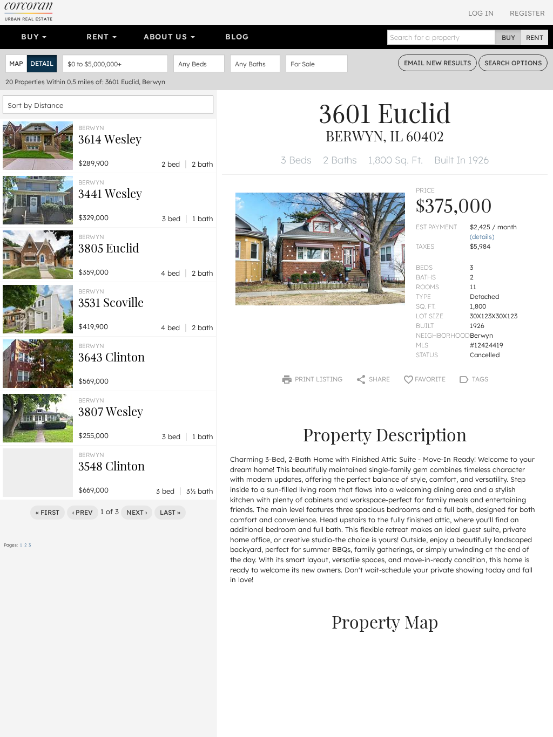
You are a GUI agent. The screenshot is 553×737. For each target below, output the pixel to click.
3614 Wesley (109, 139)
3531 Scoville (111, 302)
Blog (236, 37)
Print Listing (317, 379)
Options (513, 63)
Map (16, 63)
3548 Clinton (111, 466)
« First (47, 512)
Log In (481, 13)
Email (437, 63)
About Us (167, 37)
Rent (99, 37)
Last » (170, 512)
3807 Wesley (110, 411)
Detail (41, 63)
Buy (31, 37)
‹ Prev (82, 512)
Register (527, 13)
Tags (479, 379)
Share (378, 379)
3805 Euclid (108, 248)
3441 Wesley (110, 193)
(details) (482, 237)
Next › (136, 512)
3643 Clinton (111, 357)
